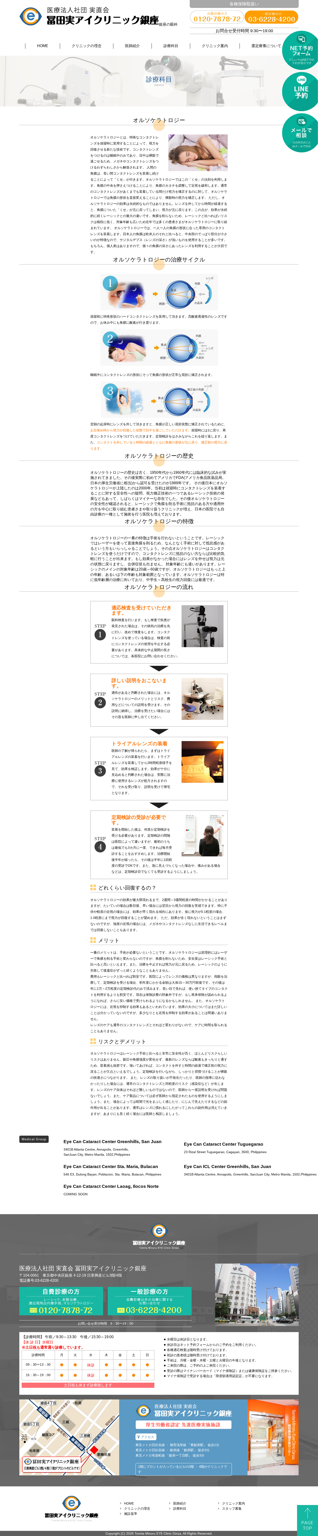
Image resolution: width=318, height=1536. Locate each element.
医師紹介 (132, 46)
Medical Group (34, 1139)
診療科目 (170, 46)
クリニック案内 (215, 46)
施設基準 (130, 1513)
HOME (42, 46)
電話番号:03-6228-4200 (38, 1280)
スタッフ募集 (232, 1508)
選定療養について (266, 46)
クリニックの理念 (86, 46)
